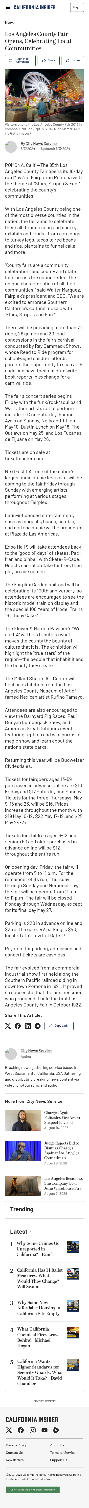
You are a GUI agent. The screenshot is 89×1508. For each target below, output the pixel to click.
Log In (77, 7)
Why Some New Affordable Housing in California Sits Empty (38, 1308)
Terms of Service (62, 1453)
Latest (18, 1232)
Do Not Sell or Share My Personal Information (33, 1490)
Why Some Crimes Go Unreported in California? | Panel (38, 1249)
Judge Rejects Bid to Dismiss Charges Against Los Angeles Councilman (61, 1151)
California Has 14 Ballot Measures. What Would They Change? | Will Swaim (40, 1278)
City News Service (41, 144)
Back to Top (70, 1498)
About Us (57, 1445)
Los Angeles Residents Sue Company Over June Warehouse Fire (63, 1183)
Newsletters (15, 1460)
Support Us (58, 1460)
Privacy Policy (16, 1445)
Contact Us (14, 1453)
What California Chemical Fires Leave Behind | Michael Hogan (38, 1337)
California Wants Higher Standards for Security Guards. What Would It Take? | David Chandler (40, 1372)
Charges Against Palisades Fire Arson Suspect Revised (62, 1117)
